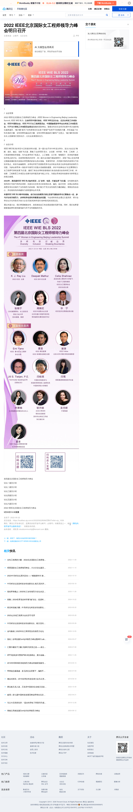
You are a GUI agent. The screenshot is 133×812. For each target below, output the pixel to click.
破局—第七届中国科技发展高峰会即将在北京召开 (26, 694)
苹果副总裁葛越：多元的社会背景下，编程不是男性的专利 (26, 671)
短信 (61, 789)
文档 (90, 8)
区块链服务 (63, 774)
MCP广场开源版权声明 (95, 756)
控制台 (107, 8)
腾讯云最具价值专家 (66, 742)
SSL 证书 (44, 784)
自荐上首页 (34, 749)
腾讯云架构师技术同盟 (66, 746)
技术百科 (4, 759)
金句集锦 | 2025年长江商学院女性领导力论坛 (25, 631)
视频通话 (99, 781)
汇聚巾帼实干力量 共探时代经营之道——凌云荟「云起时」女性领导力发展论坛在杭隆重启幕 (26, 647)
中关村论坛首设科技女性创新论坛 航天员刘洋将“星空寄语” (26, 583)
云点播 (98, 789)
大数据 (116, 789)
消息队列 (81, 774)
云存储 (43, 776)
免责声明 (90, 746)
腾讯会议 (44, 781)
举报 (77, 35)
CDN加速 (81, 781)
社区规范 (90, 742)
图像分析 (117, 781)
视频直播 (62, 776)
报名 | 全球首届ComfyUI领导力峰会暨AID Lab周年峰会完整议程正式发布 (26, 639)
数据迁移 (62, 792)
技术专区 (4, 763)
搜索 (107, 15)
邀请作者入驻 (34, 746)
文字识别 (81, 789)
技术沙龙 (4, 749)
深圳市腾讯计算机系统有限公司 (41, 804)
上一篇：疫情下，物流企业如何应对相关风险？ (20, 538)
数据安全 (26, 789)
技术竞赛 (33, 753)
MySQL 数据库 (28, 784)
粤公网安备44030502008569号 (92, 804)
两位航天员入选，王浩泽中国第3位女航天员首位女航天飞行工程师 (26, 686)
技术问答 (4, 746)
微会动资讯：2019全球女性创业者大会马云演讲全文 (26, 678)
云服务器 (44, 774)
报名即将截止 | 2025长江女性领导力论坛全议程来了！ (26, 591)
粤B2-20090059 (72, 804)
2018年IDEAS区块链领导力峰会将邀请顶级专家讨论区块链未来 (26, 663)
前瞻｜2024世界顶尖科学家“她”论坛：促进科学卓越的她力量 (26, 599)
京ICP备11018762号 (85, 807)
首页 (4, 15)
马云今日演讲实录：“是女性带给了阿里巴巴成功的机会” (26, 702)
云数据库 (117, 774)
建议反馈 (98, 8)
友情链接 (90, 753)
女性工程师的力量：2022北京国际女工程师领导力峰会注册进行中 (26, 559)
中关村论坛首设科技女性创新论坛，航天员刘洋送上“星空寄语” (26, 623)
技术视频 (4, 753)
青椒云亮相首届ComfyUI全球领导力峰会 (23, 710)
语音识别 (62, 784)
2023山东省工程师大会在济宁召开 (21, 615)
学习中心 (4, 756)
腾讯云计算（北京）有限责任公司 (52, 807)
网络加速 (99, 774)
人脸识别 (26, 781)
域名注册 (26, 774)
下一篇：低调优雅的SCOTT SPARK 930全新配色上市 (22, 541)
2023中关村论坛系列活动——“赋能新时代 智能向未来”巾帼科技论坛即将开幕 (26, 575)
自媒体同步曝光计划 (37, 742)
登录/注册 (123, 9)
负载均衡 (44, 789)
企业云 (61, 781)
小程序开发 (27, 792)
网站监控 (44, 792)
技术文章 (4, 742)
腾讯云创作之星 (64, 749)
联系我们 (90, 749)
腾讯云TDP (62, 753)
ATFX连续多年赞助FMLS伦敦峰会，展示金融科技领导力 (26, 655)
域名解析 (26, 776)
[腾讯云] (8, 9)
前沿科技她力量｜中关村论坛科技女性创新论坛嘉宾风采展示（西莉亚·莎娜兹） (26, 607)
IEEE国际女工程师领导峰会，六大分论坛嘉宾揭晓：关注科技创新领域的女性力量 (26, 567)
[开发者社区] (22, 9)
